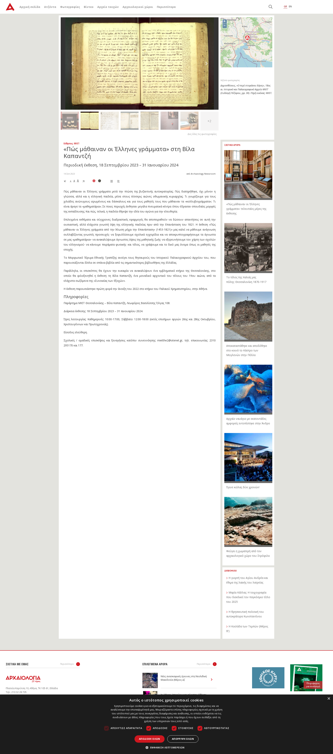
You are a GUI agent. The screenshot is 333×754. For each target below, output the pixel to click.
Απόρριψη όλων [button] (183, 739)
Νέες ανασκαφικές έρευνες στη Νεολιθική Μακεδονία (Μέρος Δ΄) (184, 678)
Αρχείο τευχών (108, 7)
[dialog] (166, 724)
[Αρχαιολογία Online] (10, 7)
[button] (72, 63)
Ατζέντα (50, 7)
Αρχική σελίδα (29, 7)
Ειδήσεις (68, 143)
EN (290, 6)
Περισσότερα (166, 7)
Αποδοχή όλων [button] (149, 739)
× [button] (328, 698)
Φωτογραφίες (70, 7)
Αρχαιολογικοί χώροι (138, 7)
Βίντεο (88, 7)
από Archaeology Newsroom (201, 173)
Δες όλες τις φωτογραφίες (202, 134)
